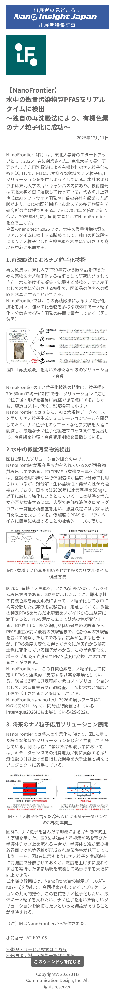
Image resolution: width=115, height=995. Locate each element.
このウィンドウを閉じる (57, 961)
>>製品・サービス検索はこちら (36, 949)
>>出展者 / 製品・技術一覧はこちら (40, 955)
